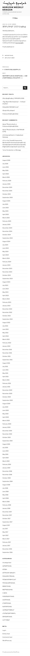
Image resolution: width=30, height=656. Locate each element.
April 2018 (5, 498)
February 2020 (6, 424)
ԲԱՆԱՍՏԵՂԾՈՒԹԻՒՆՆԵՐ (10, 107)
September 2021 (7, 359)
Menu (16, 18)
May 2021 (5, 373)
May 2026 (5, 170)
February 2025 (6, 221)
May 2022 (5, 332)
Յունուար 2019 (10, 57)
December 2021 (7, 349)
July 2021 (5, 366)
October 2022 (6, 316)
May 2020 (5, 414)
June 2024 (5, 248)
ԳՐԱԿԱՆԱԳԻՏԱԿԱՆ (8, 583)
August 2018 (6, 485)
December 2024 (7, 228)
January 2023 (6, 305)
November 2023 (7, 272)
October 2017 (6, 518)
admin (14, 24)
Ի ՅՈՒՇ (4, 593)
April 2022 (5, 336)
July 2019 (5, 447)
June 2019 (5, 451)
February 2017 (6, 542)
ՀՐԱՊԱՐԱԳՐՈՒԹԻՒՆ (9, 613)
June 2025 (5, 207)
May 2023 (5, 292)
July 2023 (5, 285)
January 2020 (6, 427)
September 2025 (7, 197)
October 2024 (6, 234)
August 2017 (6, 525)
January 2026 (6, 184)
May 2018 (5, 495)
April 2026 (5, 174)
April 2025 (5, 214)
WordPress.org (6, 640)
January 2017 (6, 545)
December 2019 (7, 430)
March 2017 (5, 539)
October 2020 (6, 397)
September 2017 (7, 522)
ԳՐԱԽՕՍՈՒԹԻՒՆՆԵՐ (9, 579)
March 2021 (5, 380)
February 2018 (6, 505)
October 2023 (6, 275)
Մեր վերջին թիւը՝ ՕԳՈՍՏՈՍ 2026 (13, 98)
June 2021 (5, 370)
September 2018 (7, 481)
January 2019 (6, 468)
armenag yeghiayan (8, 135)
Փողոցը (18, 150)
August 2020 (6, 403)
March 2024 (6, 258)
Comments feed (7, 637)
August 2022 (6, 322)
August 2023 (6, 282)
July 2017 (5, 528)
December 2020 (7, 390)
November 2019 (7, 434)
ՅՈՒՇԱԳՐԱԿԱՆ (7, 616)
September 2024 (7, 238)
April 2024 (5, 255)
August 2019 (6, 444)
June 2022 (5, 329)
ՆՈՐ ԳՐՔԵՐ (6, 620)
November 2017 (7, 515)
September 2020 (7, 400)
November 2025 (7, 190)
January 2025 (6, 224)
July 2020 (5, 407)
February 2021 (6, 383)
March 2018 (6, 501)
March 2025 (6, 218)
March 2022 (6, 339)
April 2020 (5, 417)
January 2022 (6, 346)
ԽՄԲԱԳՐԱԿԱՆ (9, 55)
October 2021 (6, 356)
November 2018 (7, 474)
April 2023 (5, 295)
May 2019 (5, 454)
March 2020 (6, 420)
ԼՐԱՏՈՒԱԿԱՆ (6, 603)
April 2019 (5, 457)
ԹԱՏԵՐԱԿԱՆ (6, 586)
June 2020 (5, 410)
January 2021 (6, 387)
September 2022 (7, 319)
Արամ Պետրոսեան (8, 124)
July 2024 (5, 245)
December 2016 (7, 549)
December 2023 (7, 268)
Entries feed (6, 634)
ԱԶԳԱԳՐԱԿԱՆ (7, 566)
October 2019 (6, 437)
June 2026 (5, 167)
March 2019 (6, 461)
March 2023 (6, 299)
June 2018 (5, 491)
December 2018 (7, 471)
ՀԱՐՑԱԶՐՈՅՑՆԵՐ (8, 610)
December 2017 (7, 512)
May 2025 (5, 211)
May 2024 (5, 251)
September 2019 (7, 441)
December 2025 (7, 187)
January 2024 (6, 265)
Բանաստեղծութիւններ (10, 114)
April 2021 (5, 376)
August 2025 (6, 201)
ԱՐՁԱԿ (4, 569)
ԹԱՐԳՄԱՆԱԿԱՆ (7, 589)
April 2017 (5, 535)
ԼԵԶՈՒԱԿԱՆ (6, 600)
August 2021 (6, 363)
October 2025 (6, 194)
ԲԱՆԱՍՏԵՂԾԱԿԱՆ (8, 576)
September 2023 (7, 278)
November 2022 (7, 312)
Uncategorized (6, 562)
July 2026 (5, 163)
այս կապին (19, 43)
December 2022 (7, 309)
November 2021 (7, 353)
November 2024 (7, 231)
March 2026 (6, 177)
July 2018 (5, 488)
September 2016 (7, 552)
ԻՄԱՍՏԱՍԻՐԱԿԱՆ (8, 596)
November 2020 (7, 393)
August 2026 (6, 160)
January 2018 (6, 508)
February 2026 (6, 180)
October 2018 (6, 478)
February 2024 (6, 261)
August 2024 (6, 241)
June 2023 (5, 288)
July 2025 (5, 204)
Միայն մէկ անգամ (8, 110)
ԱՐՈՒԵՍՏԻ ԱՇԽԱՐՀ (8, 573)
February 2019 (6, 464)
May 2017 (5, 532)
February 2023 (6, 302)
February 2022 (6, 343)
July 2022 (5, 326)
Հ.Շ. (3, 140)
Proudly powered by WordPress (10, 652)
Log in (4, 630)
